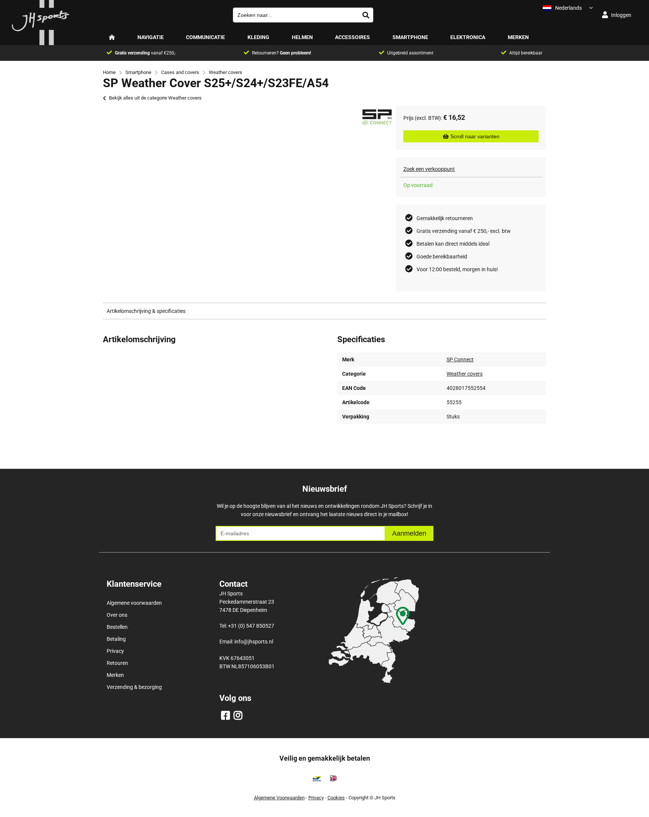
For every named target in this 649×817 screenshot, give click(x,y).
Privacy (115, 651)
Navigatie (150, 37)
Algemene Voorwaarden (279, 797)
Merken (518, 37)
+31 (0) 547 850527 (251, 626)
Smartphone (410, 37)
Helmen (302, 37)
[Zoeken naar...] (365, 15)
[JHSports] (40, 43)
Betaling (116, 639)
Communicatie (205, 37)
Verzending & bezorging (134, 687)
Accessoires (352, 37)
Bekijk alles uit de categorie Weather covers (155, 98)
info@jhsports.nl (253, 642)
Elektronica (467, 37)
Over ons (117, 615)
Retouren (117, 663)
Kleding (258, 37)
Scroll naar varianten (474, 136)
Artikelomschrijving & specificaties (146, 311)
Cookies (336, 797)
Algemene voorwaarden (134, 603)
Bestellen (117, 627)
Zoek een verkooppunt (429, 169)
